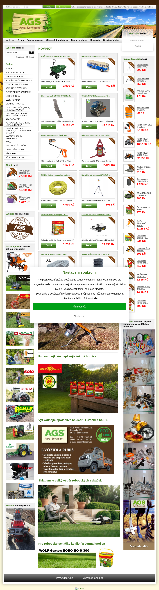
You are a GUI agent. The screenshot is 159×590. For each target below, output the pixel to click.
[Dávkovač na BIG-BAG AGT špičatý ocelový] (98, 148)
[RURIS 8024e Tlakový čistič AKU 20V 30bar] (58, 148)
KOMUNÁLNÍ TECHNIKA (16, 88)
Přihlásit (49, 7)
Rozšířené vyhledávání (25, 57)
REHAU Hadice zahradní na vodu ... (55, 175)
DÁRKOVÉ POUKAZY (15, 150)
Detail (49, 87)
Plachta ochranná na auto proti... (54, 254)
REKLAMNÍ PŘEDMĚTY (16, 146)
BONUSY (10, 69)
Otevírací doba (111, 40)
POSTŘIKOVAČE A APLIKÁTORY (20, 80)
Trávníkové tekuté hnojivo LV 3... (54, 215)
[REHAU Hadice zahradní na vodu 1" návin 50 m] (58, 187)
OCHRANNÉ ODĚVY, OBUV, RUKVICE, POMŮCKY (18, 109)
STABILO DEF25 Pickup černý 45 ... (96, 96)
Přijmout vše (79, 306)
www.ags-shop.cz (93, 577)
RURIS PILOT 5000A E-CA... (143, 140)
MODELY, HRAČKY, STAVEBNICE (14, 137)
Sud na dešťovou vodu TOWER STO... (97, 254)
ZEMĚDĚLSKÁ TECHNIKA (17, 84)
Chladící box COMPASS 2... (25, 198)
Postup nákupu (35, 40)
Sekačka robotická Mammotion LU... (96, 215)
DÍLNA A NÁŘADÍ (13, 119)
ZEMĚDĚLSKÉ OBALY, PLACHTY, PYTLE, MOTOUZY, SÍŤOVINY (18, 130)
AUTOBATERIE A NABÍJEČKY (18, 92)
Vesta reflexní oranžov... (143, 109)
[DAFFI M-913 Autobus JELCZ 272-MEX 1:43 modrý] (98, 69)
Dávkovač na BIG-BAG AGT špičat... (96, 135)
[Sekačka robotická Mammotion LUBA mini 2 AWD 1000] (98, 227)
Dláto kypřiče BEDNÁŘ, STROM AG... (56, 96)
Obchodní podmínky (57, 40)
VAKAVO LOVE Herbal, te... (143, 92)
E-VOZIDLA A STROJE (15, 73)
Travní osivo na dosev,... (143, 208)
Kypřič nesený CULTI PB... (25, 186)
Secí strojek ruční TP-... (142, 275)
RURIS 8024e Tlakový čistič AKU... (55, 135)
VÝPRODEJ (11, 153)
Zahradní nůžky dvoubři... (143, 288)
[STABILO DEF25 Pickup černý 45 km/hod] (98, 108)
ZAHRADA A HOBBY (14, 76)
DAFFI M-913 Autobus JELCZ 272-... (96, 56)
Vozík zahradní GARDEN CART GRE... (56, 56)
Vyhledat (15, 47)
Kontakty (95, 40)
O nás (21, 40)
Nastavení (79, 316)
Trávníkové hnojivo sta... (142, 237)
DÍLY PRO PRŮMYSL (15, 104)
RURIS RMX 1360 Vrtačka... (144, 126)
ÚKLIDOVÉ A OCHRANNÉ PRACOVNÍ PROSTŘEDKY (17, 114)
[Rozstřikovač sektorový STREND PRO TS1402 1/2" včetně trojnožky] (98, 187)
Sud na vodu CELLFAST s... (143, 180)
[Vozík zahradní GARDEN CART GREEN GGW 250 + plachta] (58, 69)
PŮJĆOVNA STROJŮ (15, 157)
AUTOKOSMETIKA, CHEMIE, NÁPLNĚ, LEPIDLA (18, 124)
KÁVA (8, 142)
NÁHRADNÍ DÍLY (13, 96)
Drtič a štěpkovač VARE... (141, 223)
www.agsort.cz (64, 577)
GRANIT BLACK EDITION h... (144, 194)
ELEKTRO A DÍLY (13, 100)
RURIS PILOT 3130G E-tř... (25, 172)
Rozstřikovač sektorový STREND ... (96, 175)
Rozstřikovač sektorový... (142, 66)
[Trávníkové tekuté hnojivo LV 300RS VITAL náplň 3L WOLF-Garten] (58, 227)
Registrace (63, 7)
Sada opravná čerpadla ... (143, 80)
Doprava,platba (79, 40)
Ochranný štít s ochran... (143, 249)
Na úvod (10, 40)
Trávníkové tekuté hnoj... (142, 262)
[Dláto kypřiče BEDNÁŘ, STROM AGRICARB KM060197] (58, 108)
